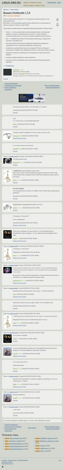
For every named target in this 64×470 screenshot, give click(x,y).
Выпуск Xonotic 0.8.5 (16, 438)
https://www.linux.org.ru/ (7, 463)
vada (14, 180)
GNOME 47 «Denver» (46, 438)
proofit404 (16, 148)
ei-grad (15, 353)
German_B (16, 136)
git (6, 15)
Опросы (31, 5)
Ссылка (6, 79)
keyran (15, 238)
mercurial (10, 15)
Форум (26, 5)
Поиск (43, 5)
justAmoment (17, 280)
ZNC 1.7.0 (43, 451)
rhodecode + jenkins (15, 441)
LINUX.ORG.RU (11, 2)
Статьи (39, 2)
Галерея (33, 2)
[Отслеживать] (57, 24)
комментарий (13, 156)
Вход (59, 2)
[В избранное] (57, 19)
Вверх (60, 460)
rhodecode (17, 15)
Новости (26, 2)
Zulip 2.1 (43, 445)
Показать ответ (17, 138)
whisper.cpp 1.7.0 (45, 448)
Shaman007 (22, 73)
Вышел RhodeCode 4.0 (17, 446)
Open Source (14, 9)
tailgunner (16, 162)
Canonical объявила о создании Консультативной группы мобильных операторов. (12, 86)
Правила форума (12, 460)
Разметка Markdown (23, 460)
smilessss (16, 69)
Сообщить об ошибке (7, 462)
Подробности (10, 65)
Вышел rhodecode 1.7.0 (16, 12)
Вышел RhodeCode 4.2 (17, 443)
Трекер (37, 5)
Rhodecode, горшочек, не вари (49, 441)
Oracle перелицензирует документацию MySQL (52, 86)
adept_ (15, 124)
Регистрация (51, 2)
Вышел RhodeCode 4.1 (17, 449)
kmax (14, 294)
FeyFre (15, 368)
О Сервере (4, 460)
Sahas (15, 208)
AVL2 (14, 384)
